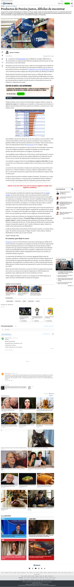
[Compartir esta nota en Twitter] (2, 55)
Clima (28, 572)
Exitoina (65, 572)
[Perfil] (8, 516)
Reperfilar (41, 572)
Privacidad (37, 579)
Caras (63, 572)
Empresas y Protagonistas (52, 572)
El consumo (9, 242)
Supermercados (31, 301)
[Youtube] (35, 568)
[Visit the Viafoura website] (51, 393)
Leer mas (51, 348)
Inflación (24, 301)
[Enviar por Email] (2, 62)
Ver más (70, 285)
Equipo (41, 579)
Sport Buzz (47, 577)
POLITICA (3, 6)
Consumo (37, 301)
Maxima (54, 577)
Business (45, 572)
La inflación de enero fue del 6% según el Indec (41, 69)
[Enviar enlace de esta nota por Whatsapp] (2, 59)
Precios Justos (21, 59)
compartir (47, 380)
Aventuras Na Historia (34, 577)
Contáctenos (32, 579)
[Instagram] (38, 568)
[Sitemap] (44, 568)
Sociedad (18, 572)
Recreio (50, 577)
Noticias (59, 572)
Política (10, 572)
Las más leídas (61, 259)
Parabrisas (37, 576)
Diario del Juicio (37, 574)
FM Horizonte (50, 576)
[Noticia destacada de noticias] (13, 519)
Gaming (69, 572)
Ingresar (61, 3)
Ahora (2, 572)
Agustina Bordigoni (14, 52)
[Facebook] (29, 568)
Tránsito (53, 579)
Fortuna (33, 576)
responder (6, 380)
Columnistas (60, 189)
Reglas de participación (47, 579)
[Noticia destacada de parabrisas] (41, 540)
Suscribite (67, 3)
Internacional (23, 572)
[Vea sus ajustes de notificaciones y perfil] (72, 3)
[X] (32, 568)
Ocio (34, 572)
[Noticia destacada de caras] (13, 540)
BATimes (46, 576)
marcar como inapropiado (51, 351)
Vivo (72, 572)
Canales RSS (21, 579)
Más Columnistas (67, 218)
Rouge (41, 576)
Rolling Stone (41, 577)
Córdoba (37, 572)
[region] (27, 360)
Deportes (31, 572)
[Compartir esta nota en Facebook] (2, 52)
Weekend (29, 576)
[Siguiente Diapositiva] (53, 315)
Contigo (28, 577)
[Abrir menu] (2, 4)
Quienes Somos (26, 579)
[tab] (6, 334)
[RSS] (41, 568)
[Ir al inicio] (8, 3)
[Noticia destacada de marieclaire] (41, 519)
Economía (14, 572)
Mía (43, 576)
